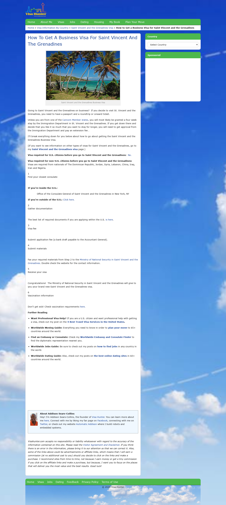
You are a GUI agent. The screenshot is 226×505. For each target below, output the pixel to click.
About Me (46, 21)
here (46, 420)
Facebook (102, 420)
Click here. (69, 199)
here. (82, 306)
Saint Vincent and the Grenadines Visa (92, 27)
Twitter (43, 424)
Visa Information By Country (52, 27)
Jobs (72, 21)
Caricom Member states (75, 120)
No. (130, 155)
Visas (61, 21)
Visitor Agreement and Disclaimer (101, 445)
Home (31, 21)
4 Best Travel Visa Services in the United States (95, 322)
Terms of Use (110, 481)
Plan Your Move (135, 21)
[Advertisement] (83, 385)
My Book (114, 21)
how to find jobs (107, 346)
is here (109, 219)
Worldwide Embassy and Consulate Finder (105, 337)
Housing (99, 21)
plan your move (117, 327)
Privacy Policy (90, 481)
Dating (85, 21)
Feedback (73, 481)
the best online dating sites (110, 355)
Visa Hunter (98, 417)
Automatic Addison (86, 424)
